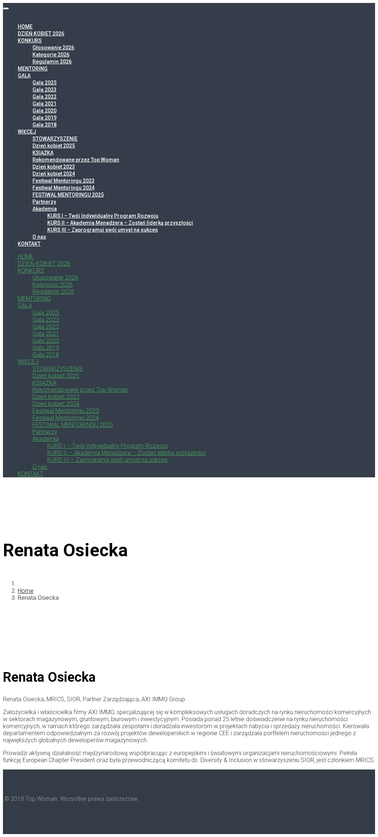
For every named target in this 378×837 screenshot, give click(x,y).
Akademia (44, 209)
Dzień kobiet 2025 (53, 146)
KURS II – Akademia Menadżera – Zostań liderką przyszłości (120, 223)
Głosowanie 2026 (53, 48)
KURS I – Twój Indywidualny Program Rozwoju (102, 216)
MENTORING (33, 69)
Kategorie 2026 (50, 55)
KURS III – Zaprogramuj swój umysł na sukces (102, 230)
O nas (39, 237)
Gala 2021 (44, 104)
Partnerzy (44, 202)
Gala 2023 (44, 90)
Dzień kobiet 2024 (53, 174)
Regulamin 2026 (52, 62)
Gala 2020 (44, 111)
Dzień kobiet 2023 (53, 167)
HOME (25, 27)
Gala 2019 (44, 118)
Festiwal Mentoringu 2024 (63, 188)
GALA (24, 76)
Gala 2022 (44, 97)
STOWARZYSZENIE (55, 139)
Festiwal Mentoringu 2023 (63, 181)
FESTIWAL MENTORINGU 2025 (68, 195)
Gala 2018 (44, 125)
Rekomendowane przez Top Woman (75, 160)
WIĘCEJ (27, 132)
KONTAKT (29, 244)
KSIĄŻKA (43, 153)
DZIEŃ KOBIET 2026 (41, 34)
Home (26, 590)
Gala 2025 (44, 83)
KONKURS (30, 41)
